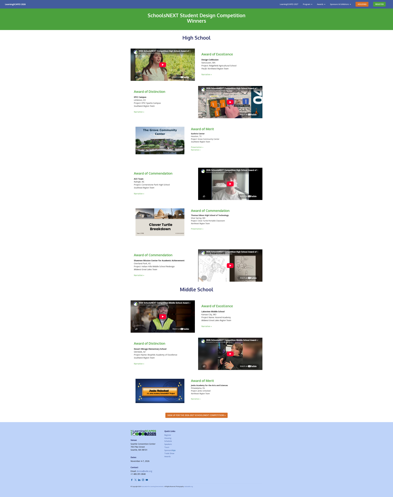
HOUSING (362, 4)
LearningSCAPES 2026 (15, 4)
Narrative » (206, 74)
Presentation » (197, 147)
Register (167, 435)
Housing (167, 438)
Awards (320, 4)
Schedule (168, 441)
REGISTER (379, 4)
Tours (166, 447)
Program (306, 4)
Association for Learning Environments (152, 486)
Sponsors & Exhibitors (339, 4)
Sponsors (168, 450)
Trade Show (169, 453)
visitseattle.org (188, 486)
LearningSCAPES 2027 (289, 4)
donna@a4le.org (144, 471)
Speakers (168, 444)
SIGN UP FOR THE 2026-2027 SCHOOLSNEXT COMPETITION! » (196, 415)
